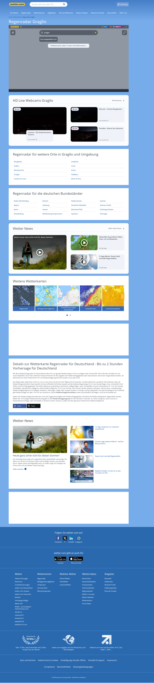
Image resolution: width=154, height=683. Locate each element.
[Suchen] (63, 4)
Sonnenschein (42, 588)
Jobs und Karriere (28, 660)
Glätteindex (109, 582)
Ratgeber (109, 573)
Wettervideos (89, 573)
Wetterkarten (17, 17)
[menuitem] (14, 13)
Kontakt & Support (96, 660)
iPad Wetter (64, 582)
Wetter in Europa (88, 594)
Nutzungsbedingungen (83, 667)
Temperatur (41, 585)
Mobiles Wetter (68, 573)
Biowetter (108, 578)
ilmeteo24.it (19, 618)
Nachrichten (86, 578)
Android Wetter (65, 585)
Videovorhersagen (21, 578)
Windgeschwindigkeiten (45, 582)
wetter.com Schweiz (22, 591)
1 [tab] (67, 315)
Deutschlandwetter (89, 582)
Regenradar (41, 578)
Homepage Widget (21, 600)
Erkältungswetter (111, 588)
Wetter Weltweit (88, 597)
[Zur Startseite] (17, 4)
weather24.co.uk (21, 624)
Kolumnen (18, 582)
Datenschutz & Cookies (48, 660)
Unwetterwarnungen (22, 585)
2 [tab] (70, 315)
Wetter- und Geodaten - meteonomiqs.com (23, 608)
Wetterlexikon (87, 600)
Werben (18, 597)
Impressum (112, 660)
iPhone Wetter (65, 578)
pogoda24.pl (19, 621)
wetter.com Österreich (23, 594)
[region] (69, 58)
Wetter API (19, 604)
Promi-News (86, 604)
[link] (14, 13)
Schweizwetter (87, 585)
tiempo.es (18, 612)
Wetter (18, 573)
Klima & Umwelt (110, 591)
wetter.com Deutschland (23, 588)
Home (10, 17)
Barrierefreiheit (64, 667)
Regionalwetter (87, 591)
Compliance (49, 667)
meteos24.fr (19, 615)
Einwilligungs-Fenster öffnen (73, 660)
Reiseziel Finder (110, 585)
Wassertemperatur (44, 591)
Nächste (122, 296)
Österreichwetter (88, 588)
